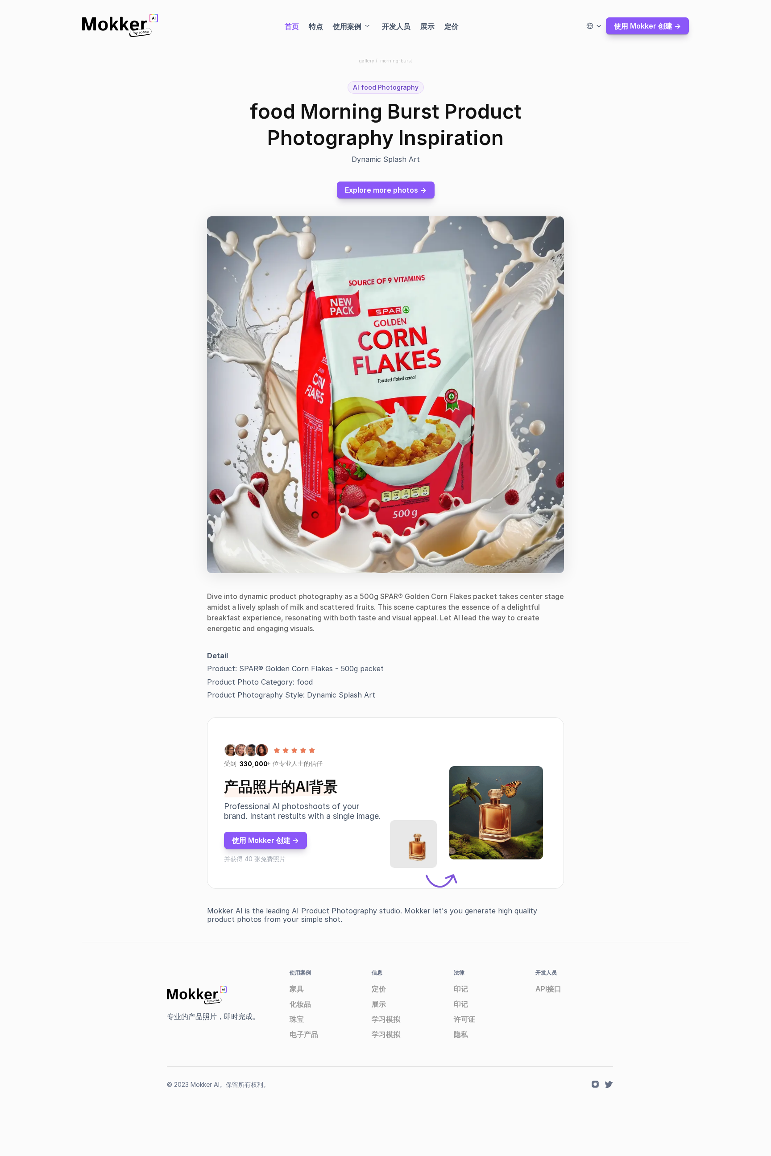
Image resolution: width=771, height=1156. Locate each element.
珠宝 (297, 1019)
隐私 (461, 1034)
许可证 (464, 1019)
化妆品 (300, 1003)
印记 (461, 988)
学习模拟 (386, 1019)
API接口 (548, 988)
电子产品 (304, 1034)
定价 (379, 988)
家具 (297, 988)
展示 (379, 1003)
